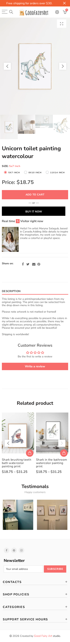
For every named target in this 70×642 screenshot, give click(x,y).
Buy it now (33, 211)
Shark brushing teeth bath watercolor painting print (16, 463)
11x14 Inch (57, 172)
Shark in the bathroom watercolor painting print (51, 463)
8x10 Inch (35, 172)
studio (47, 636)
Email (33, 264)
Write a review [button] (35, 366)
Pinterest (38, 264)
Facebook (23, 264)
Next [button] (62, 66)
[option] (35, 66)
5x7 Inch (14, 172)
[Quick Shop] (29, 453)
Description (11, 291)
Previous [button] (7, 66)
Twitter (27, 264)
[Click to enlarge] (61, 23)
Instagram (21, 550)
